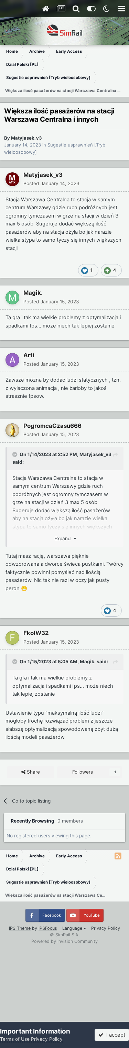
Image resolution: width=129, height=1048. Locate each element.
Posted (51, 183)
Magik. (33, 292)
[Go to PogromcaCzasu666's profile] (12, 430)
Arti (28, 355)
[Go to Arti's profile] (12, 360)
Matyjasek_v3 (26, 138)
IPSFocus (48, 928)
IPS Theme (20, 928)
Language (73, 928)
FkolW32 (36, 632)
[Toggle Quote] (15, 454)
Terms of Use (15, 1039)
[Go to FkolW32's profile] (12, 638)
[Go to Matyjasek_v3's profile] (12, 179)
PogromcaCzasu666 (52, 425)
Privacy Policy (105, 928)
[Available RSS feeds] (118, 856)
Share (32, 772)
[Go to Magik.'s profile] (12, 297)
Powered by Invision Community (64, 941)
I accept (114, 1035)
